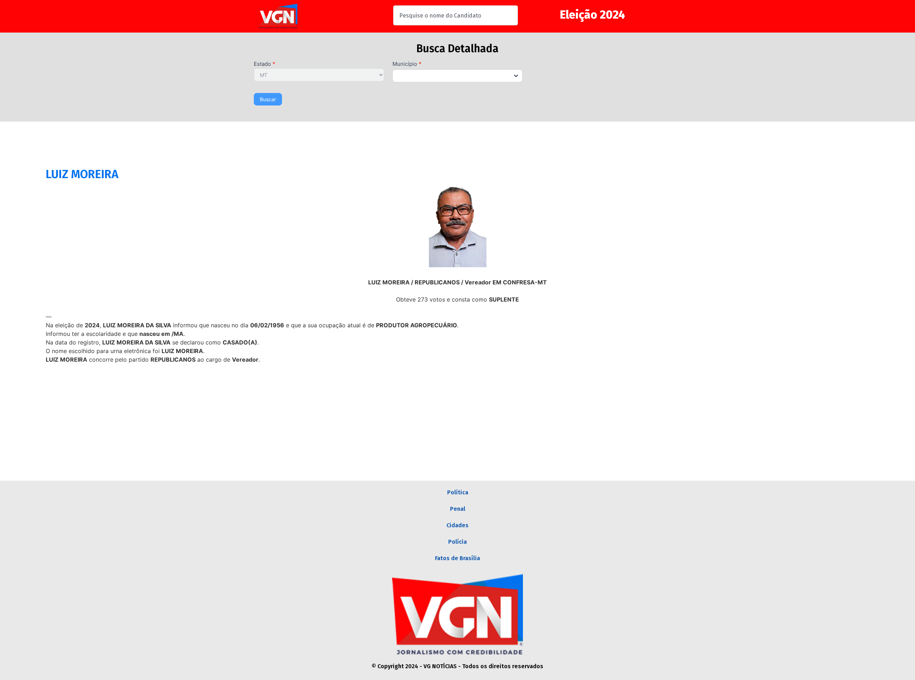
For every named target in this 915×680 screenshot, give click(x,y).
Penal (457, 508)
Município (406, 64)
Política (457, 492)
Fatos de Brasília (457, 558)
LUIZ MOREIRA (82, 174)
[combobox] (455, 15)
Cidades (457, 525)
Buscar (268, 99)
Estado (264, 64)
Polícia (457, 541)
